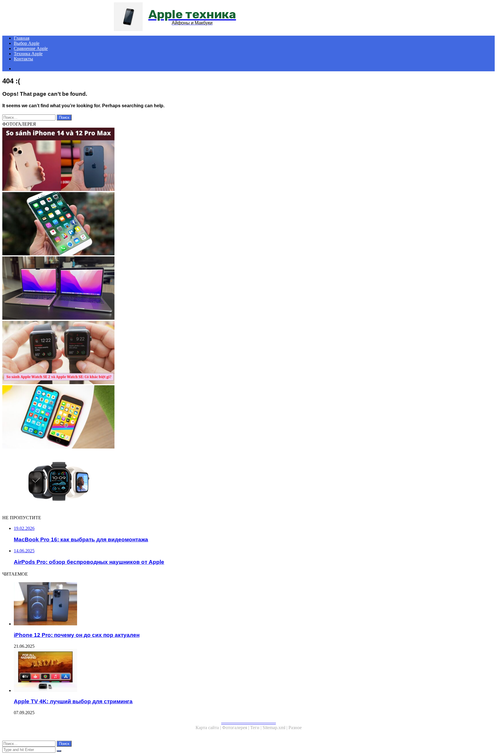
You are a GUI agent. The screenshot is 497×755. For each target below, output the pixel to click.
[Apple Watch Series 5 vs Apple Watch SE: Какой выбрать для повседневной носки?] (174, 482)
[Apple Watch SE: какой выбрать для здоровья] (174, 353)
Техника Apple (28, 53)
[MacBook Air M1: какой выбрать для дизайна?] (174, 288)
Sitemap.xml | (275, 727)
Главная (21, 38)
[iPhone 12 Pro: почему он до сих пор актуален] (180, 604)
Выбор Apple (26, 43)
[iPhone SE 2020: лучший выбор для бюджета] (174, 417)
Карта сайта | (209, 727)
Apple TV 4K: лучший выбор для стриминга (73, 701)
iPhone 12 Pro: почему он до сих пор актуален (76, 635)
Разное (295, 727)
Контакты (23, 58)
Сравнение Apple (31, 48)
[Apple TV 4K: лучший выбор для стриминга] (180, 671)
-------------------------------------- (248, 722)
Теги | (256, 727)
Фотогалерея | (236, 727)
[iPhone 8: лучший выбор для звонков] (174, 224)
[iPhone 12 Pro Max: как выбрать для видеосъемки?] (174, 160)
